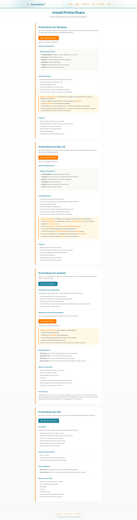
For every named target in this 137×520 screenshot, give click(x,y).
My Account (100, 4)
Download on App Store (50, 420)
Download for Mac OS (49, 157)
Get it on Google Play (49, 283)
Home (70, 4)
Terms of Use (67, 514)
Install (77, 4)
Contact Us (58, 514)
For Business (85, 4)
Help (93, 4)
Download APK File (48, 321)
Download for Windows (50, 38)
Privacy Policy (78, 514)
